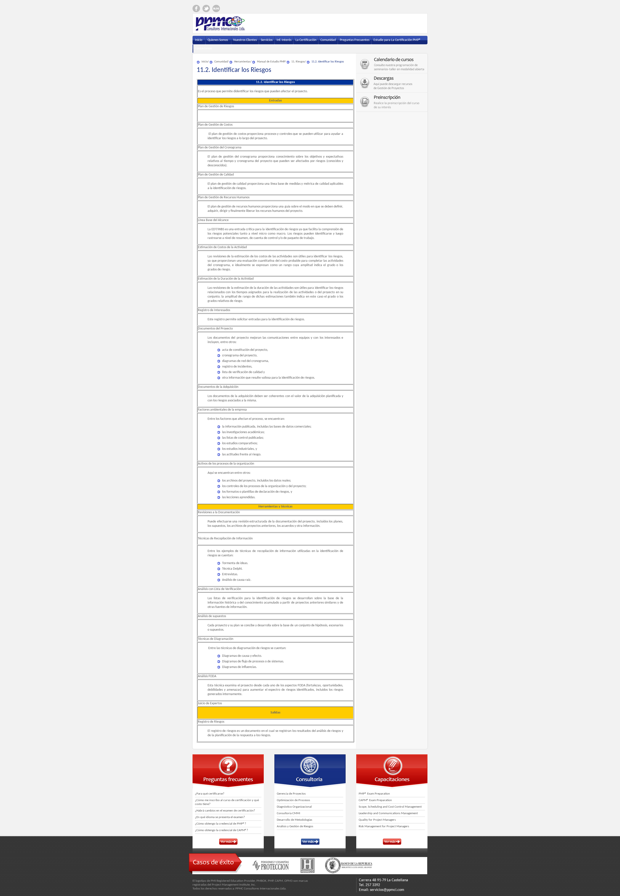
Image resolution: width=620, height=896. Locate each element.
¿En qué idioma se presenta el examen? (220, 817)
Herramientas (242, 61)
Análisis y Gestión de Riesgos (295, 826)
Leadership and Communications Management (388, 813)
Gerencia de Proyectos (291, 793)
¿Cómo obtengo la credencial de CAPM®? (221, 830)
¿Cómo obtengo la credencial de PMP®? (220, 823)
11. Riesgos (298, 61)
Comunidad (221, 61)
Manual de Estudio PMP (271, 61)
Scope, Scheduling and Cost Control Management (390, 806)
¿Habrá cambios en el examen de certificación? (225, 810)
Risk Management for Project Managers (384, 826)
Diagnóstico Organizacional (294, 806)
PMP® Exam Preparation (374, 793)
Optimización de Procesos (293, 800)
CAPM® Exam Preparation (375, 800)
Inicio (205, 61)
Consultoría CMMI (288, 813)
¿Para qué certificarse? (209, 793)
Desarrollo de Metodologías (294, 819)
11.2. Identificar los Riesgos (327, 61)
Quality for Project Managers (377, 819)
